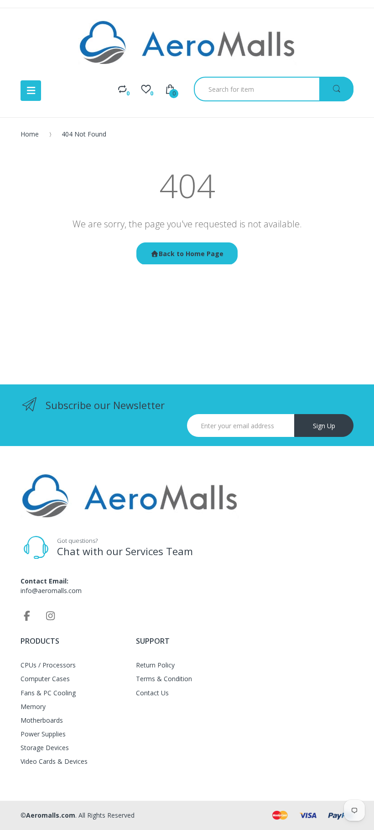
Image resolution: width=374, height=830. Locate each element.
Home (30, 134)
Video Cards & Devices (54, 761)
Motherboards (42, 720)
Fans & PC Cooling (48, 692)
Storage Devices (45, 747)
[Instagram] (50, 615)
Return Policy (155, 665)
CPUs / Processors (48, 665)
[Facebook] (27, 615)
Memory (33, 706)
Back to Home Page (191, 253)
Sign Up (324, 425)
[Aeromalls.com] (187, 42)
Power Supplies (43, 734)
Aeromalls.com (50, 815)
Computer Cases (45, 678)
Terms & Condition (164, 678)
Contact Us (152, 692)
